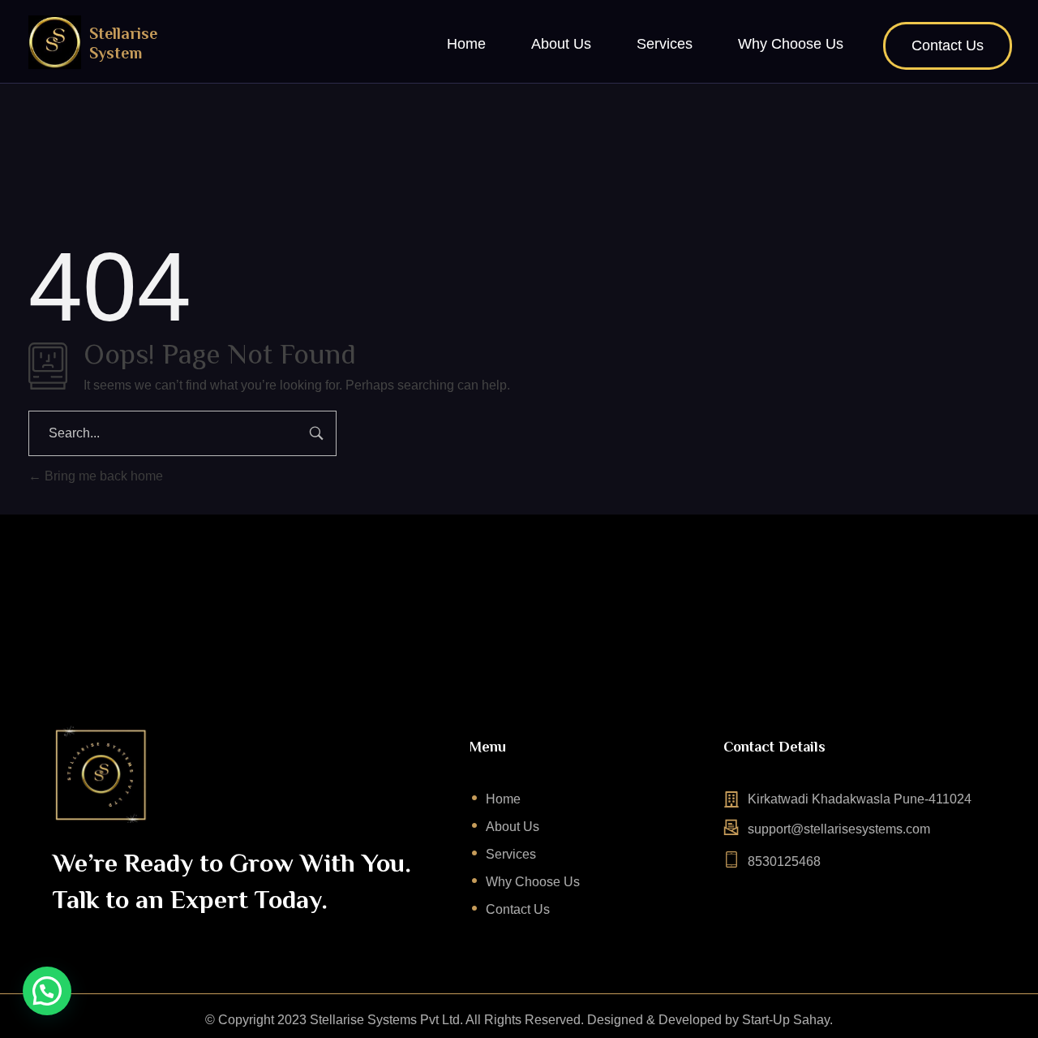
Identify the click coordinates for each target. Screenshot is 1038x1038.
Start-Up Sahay (786, 1020)
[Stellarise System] (54, 42)
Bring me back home (102, 476)
